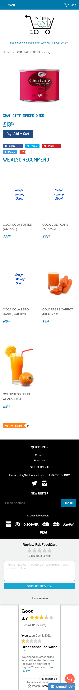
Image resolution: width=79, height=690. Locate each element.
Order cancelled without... (39, 649)
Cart (73, 5)
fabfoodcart (42, 515)
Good (27, 611)
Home (6, 52)
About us (39, 460)
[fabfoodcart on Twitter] (34, 484)
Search (39, 455)
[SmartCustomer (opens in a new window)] (39, 598)
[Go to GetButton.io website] (70, 686)
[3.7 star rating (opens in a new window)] (42, 618)
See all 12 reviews (33, 625)
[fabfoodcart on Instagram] (45, 484)
